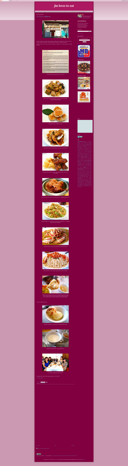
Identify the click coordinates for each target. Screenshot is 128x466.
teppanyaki (79, 182)
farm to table (88, 155)
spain (91, 178)
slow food (84, 178)
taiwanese (83, 181)
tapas (87, 181)
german (91, 158)
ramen (88, 174)
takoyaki (86, 181)
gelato (88, 158)
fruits (91, 157)
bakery (78, 144)
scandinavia (85, 175)
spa (89, 178)
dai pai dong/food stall (84, 153)
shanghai (87, 176)
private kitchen (82, 174)
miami (88, 168)
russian (78, 175)
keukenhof (83, 165)
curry (80, 153)
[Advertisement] (55, 442)
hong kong (50, 11)
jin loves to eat (64, 5)
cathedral (84, 148)
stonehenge (83, 179)
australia (88, 143)
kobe (84, 165)
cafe (82, 147)
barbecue (81, 145)
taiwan (58, 11)
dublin (80, 155)
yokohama (90, 185)
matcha (91, 167)
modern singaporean (86, 169)
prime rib (79, 174)
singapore (90, 177)
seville (80, 176)
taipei (81, 181)
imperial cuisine (88, 162)
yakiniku (86, 185)
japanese (80, 164)
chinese (41, 383)
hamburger (90, 159)
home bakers (83, 160)
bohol (91, 145)
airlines (81, 142)
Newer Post (38, 445)
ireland (83, 163)
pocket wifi (84, 173)
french (83, 157)
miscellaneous (81, 169)
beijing (85, 145)
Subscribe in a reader (80, 33)
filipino (82, 156)
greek (83, 159)
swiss (87, 180)
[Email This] (41, 382)
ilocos (85, 162)
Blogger (83, 459)
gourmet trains (79, 159)
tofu (86, 182)
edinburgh (82, 155)
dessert (79, 154)
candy (88, 147)
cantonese (90, 147)
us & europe (70, 11)
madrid (78, 167)
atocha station (84, 143)
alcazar (83, 142)
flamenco (88, 156)
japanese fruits (84, 164)
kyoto (91, 165)
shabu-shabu (83, 176)
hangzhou (79, 160)
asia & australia (63, 11)
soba (85, 178)
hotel (79, 161)
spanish (79, 179)
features (80, 156)
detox (84, 154)
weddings (87, 184)
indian (91, 162)
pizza (82, 173)
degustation (90, 153)
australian (90, 143)
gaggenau (83, 158)
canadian (87, 147)
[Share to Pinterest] (44, 382)
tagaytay (79, 181)
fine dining (85, 156)
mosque (89, 170)
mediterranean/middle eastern (82, 168)
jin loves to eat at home (77, 11)
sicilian (87, 177)
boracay (79, 146)
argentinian (79, 143)
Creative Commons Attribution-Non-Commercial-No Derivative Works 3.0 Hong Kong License (64, 455)
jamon (78, 164)
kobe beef (87, 165)
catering (81, 148)
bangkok (88, 144)
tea (88, 181)
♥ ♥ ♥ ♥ (84, 141)
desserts (82, 154)
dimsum (86, 154)
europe (83, 155)
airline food (79, 142)
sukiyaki (91, 179)
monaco (82, 170)
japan (54, 11)
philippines (45, 11)
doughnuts (90, 154)
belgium (89, 145)
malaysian (81, 167)
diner (88, 154)
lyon (86, 166)
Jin (83, 14)
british (89, 146)
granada (82, 159)
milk (78, 169)
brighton (87, 146)
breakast (83, 146)
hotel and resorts (82, 161)
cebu (85, 148)
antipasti (91, 142)
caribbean (79, 148)
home (37, 11)
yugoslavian (80, 186)
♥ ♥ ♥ (39, 383)
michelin (91, 168)
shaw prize (90, 176)
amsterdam (88, 142)
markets (88, 167)
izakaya (91, 163)
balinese (82, 144)
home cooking (87, 160)
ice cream (82, 162)
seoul (78, 176)
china (84, 149)
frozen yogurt (89, 157)
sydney (89, 180)
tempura (90, 181)
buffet (78, 147)
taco (91, 180)
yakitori (88, 185)
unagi (89, 183)
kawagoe (81, 165)
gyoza (85, 159)
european (86, 155)
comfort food (89, 150)
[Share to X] (43, 382)
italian (89, 163)
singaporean (79, 178)
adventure (87, 141)
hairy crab (87, 159)
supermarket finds (79, 180)
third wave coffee (84, 182)
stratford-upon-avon (87, 179)
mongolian (84, 170)
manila (84, 167)
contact (83, 11)
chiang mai (79, 149)
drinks (78, 155)
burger (80, 147)
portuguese (87, 173)
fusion (78, 158)
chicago (82, 149)
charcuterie (88, 148)
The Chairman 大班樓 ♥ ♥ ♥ (43, 16)
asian (82, 143)
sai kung (80, 175)
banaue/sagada (84, 144)
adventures (90, 141)
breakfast (85, 146)
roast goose (90, 174)
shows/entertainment (80, 177)
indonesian (79, 163)
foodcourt (91, 156)
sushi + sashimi (84, 180)
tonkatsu (90, 182)
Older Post (72, 445)
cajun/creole (84, 147)
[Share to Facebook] (43, 382)
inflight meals (81, 163)
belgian (87, 145)
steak (81, 179)
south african (87, 178)
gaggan (80, 158)
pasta (91, 171)
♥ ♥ (79, 141)
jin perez (45, 455)
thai (81, 182)
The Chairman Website (39, 377)
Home (55, 445)
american (85, 142)
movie (91, 170)
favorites (40, 11)
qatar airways (85, 174)
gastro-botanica (85, 158)
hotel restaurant (86, 161)
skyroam (82, 178)
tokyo (88, 182)
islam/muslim (86, 163)
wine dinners (79, 185)
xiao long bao (82, 185)
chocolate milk (90, 149)
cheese (91, 148)
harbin (80, 160)
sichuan (84, 177)
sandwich (83, 175)
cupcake (78, 153)
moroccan (87, 170)
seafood (90, 175)
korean (89, 165)
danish (88, 153)
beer (82, 145)
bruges (91, 146)
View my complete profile (85, 18)
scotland (88, 175)
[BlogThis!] (42, 382)
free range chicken (79, 157)
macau (91, 166)
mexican (87, 168)
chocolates (79, 150)
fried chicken (85, 157)
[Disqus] (55, 398)
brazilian (81, 146)
